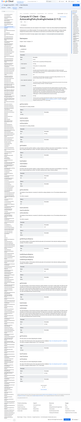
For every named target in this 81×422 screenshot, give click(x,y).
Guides (9, 7)
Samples (20, 7)
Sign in (78, 1)
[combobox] (52, 1)
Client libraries (24, 5)
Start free (76, 5)
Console (62, 1)
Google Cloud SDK (9, 5)
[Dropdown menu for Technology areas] (25, 1)
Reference (15, 7)
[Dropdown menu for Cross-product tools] (37, 1)
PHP (17, 5)
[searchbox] (8, 11)
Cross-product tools (32, 1)
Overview (3, 7)
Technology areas (20, 1)
